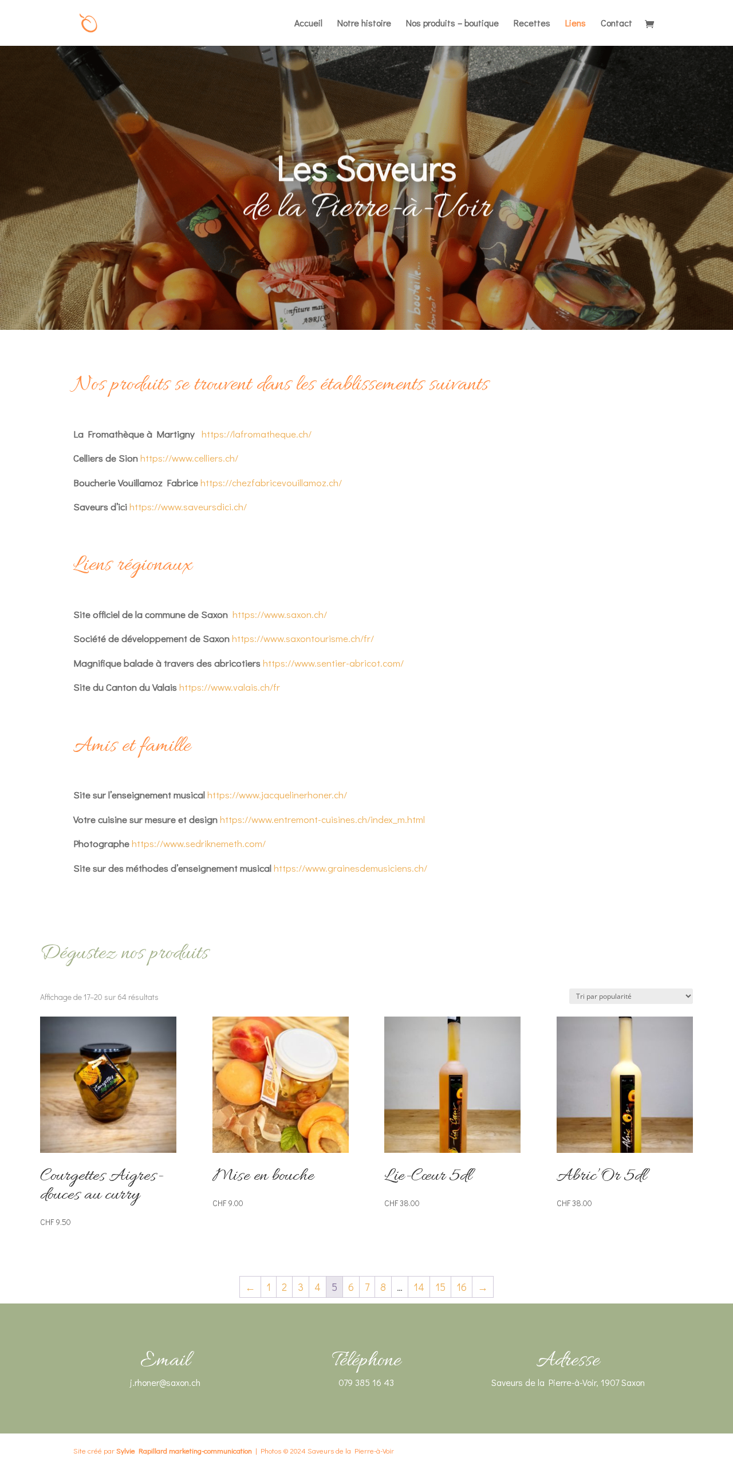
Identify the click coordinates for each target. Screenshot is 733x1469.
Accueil (308, 24)
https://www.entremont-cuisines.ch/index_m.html (322, 819)
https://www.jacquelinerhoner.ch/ (277, 794)
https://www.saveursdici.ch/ (188, 506)
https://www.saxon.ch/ (279, 614)
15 (440, 1287)
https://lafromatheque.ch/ (255, 433)
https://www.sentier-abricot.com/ (333, 662)
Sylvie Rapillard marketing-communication (184, 1450)
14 (418, 1287)
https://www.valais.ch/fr (229, 687)
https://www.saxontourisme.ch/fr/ (303, 638)
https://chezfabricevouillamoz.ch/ (271, 482)
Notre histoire (364, 24)
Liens (575, 24)
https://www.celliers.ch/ (189, 457)
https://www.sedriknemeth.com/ (199, 843)
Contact (616, 24)
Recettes (532, 24)
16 (461, 1287)
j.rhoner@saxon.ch (165, 1382)
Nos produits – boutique (452, 24)
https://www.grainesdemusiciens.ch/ (350, 868)
